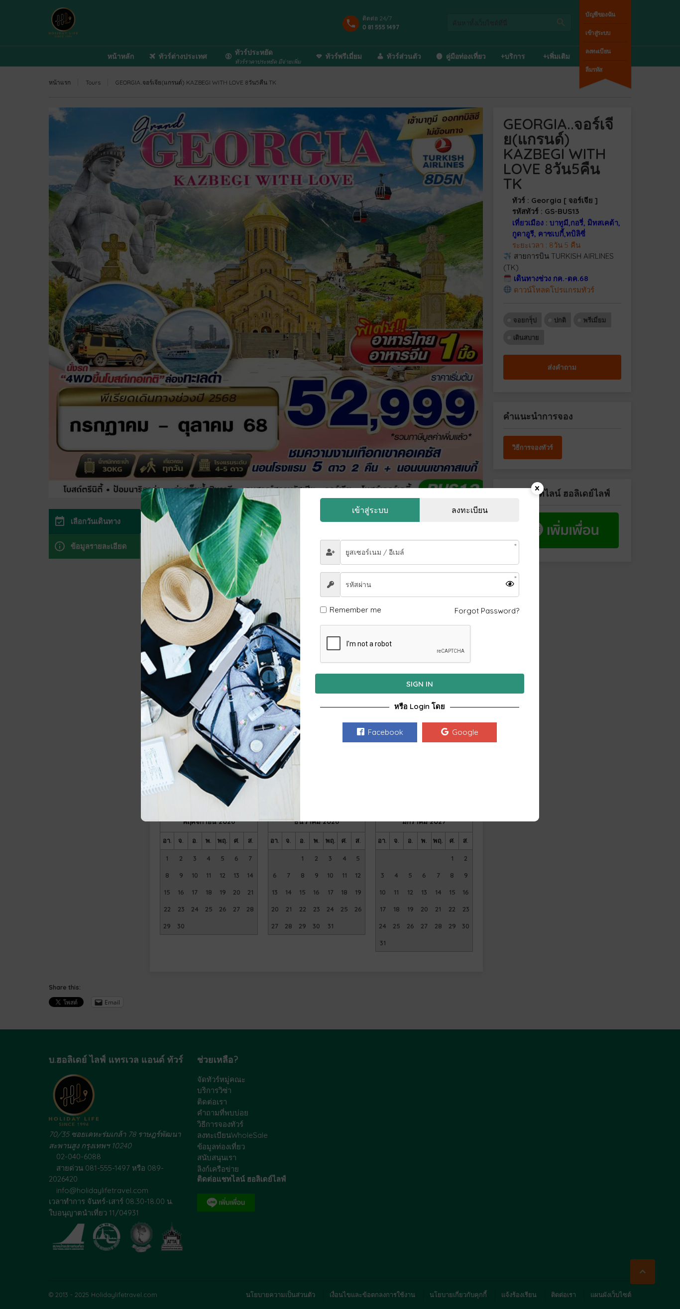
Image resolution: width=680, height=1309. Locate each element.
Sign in (419, 684)
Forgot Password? (486, 610)
